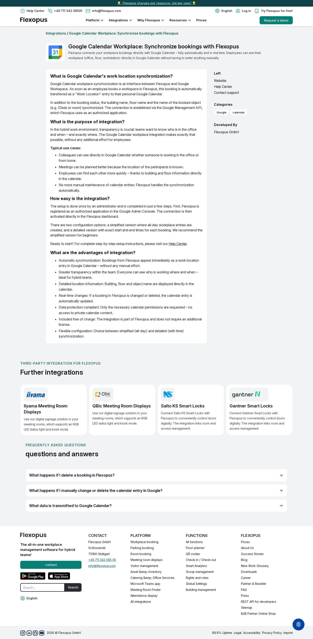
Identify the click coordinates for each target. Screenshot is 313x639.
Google (221, 112)
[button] (223, 10)
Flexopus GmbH (226, 132)
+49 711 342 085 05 (102, 560)
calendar (239, 112)
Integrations (56, 33)
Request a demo (276, 20)
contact (51, 565)
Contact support (226, 92)
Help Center (178, 244)
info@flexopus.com (102, 566)
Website (220, 80)
